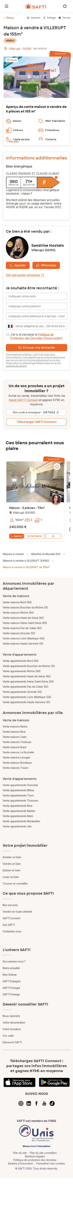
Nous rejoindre (11, 1015)
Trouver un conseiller (15, 883)
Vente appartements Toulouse (20, 800)
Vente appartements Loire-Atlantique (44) (27, 696)
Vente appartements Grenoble (20, 785)
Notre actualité (11, 968)
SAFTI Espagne (12, 981)
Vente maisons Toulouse (17, 741)
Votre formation (12, 1029)
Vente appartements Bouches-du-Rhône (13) (29, 665)
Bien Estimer (10, 974)
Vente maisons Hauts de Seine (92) (23, 617)
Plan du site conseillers (43, 1152)
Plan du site (20, 1152)
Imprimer (35, 17)
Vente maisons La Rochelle (18, 752)
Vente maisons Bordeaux (17, 762)
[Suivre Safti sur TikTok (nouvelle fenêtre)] (52, 1103)
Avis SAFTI (9, 924)
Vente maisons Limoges (16, 757)
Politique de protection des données (34, 1159)
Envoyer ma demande (39, 347)
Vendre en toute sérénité (17, 911)
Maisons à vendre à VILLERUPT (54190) (26, 560)
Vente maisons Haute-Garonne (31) (23, 643)
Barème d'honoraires (20, 1163)
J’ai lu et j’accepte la (36, 336)
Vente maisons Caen (15, 736)
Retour (10, 17)
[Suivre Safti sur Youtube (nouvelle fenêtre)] (44, 1103)
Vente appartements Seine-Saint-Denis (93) (28, 681)
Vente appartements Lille (17, 826)
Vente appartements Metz (18, 816)
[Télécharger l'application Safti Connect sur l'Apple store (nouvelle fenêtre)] (19, 1082)
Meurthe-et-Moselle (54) (45, 554)
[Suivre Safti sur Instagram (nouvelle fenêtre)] (21, 1103)
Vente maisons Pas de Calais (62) (22, 628)
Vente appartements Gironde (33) (22, 691)
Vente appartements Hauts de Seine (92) (27, 676)
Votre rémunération (14, 1022)
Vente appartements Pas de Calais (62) (26, 686)
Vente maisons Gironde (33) (19, 633)
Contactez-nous (12, 931)
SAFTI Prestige (11, 994)
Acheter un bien (12, 857)
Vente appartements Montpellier (21, 821)
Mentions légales (35, 1156)
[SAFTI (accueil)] (36, 6)
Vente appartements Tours (18, 795)
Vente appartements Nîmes (18, 790)
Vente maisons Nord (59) (17, 602)
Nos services (10, 905)
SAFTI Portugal (11, 987)
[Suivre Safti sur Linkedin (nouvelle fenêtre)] (29, 1103)
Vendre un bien (12, 863)
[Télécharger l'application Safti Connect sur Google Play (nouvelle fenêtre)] (54, 1082)
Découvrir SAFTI (12, 1042)
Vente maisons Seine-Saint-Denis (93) (25, 622)
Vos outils (8, 1035)
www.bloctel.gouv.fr (16, 366)
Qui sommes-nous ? (14, 961)
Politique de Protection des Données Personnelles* (36, 336)
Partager (51, 17)
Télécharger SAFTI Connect (37, 422)
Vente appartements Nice (17, 805)
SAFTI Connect (11, 918)
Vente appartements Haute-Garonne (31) (26, 702)
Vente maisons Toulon (16, 767)
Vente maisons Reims (15, 726)
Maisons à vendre (13, 554)
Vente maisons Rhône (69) (18, 612)
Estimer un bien (11, 870)
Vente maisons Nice (14, 731)
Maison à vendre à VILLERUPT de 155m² (26, 567)
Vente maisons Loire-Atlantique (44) (24, 638)
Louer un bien (11, 876)
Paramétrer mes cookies (50, 1163)
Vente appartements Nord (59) (21, 660)
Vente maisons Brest (14, 747)
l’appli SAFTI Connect (23, 400)
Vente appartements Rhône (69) (22, 671)
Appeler (20, 265)
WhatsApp (48, 265)
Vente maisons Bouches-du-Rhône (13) (25, 607)
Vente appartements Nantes (19, 810)
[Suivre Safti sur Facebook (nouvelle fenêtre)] (36, 1103)
